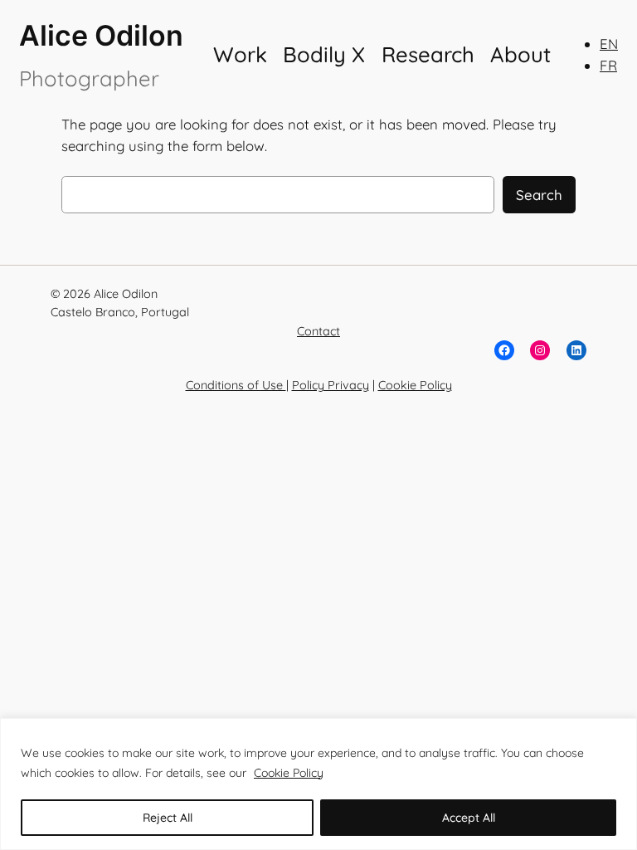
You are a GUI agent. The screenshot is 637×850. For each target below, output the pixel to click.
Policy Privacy (330, 385)
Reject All (167, 817)
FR (608, 65)
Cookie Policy (288, 772)
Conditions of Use (236, 385)
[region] (318, 784)
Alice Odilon (101, 35)
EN (609, 43)
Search (539, 194)
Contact (318, 331)
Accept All (468, 817)
